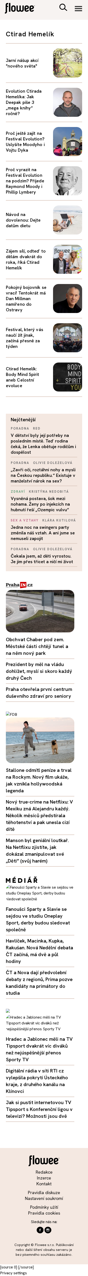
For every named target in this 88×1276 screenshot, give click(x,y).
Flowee (23, 9)
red (37, 428)
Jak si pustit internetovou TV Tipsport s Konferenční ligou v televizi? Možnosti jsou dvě (39, 1109)
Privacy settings (13, 1273)
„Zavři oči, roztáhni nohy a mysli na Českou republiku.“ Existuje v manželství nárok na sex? (43, 475)
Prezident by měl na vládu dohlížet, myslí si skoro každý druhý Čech (39, 671)
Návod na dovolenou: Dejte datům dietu (23, 220)
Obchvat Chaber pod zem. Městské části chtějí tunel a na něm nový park (37, 646)
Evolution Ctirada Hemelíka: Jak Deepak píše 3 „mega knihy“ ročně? (24, 102)
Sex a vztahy (25, 520)
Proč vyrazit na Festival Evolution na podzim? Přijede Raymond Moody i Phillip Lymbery (25, 181)
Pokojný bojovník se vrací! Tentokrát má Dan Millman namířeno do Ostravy (26, 299)
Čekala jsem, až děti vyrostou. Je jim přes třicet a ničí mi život (42, 558)
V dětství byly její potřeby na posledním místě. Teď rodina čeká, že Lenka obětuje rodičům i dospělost (43, 443)
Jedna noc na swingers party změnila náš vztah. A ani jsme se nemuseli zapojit (43, 532)
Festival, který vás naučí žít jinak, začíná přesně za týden (24, 338)
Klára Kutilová (59, 520)
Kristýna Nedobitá (49, 492)
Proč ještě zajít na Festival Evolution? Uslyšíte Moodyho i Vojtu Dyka (25, 141)
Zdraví (18, 492)
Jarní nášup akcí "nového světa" (22, 63)
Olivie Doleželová (53, 463)
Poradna (20, 428)
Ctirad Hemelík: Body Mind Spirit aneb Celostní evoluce (22, 377)
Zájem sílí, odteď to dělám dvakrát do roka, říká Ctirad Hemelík (26, 259)
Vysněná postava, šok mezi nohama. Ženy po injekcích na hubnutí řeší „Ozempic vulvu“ (40, 504)
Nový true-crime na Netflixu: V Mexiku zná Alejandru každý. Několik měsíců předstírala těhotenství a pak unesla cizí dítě (39, 815)
